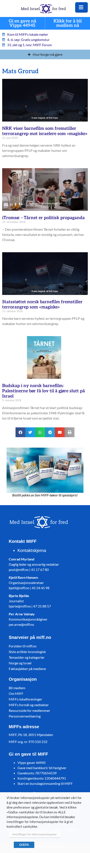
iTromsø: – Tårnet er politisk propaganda (43, 217)
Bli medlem (17, 688)
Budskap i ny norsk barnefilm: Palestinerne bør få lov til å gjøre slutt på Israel (43, 391)
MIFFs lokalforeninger (25, 699)
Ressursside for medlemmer (29, 710)
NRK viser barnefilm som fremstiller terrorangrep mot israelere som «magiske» (45, 131)
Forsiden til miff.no (22, 646)
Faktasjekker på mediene (27, 669)
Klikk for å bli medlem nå (68, 23)
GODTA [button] (24, 844)
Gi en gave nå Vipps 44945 (22, 23)
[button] (20, 432)
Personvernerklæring (25, 716)
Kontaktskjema (31, 550)
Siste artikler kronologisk (27, 652)
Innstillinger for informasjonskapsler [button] (34, 834)
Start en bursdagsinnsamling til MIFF (45, 783)
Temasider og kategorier (27, 657)
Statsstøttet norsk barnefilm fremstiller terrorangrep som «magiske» (42, 304)
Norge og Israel (20, 663)
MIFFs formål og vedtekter (29, 705)
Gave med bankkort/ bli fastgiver (41, 768)
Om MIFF (16, 693)
